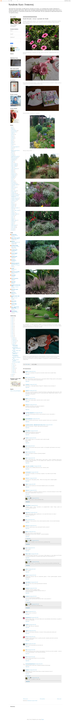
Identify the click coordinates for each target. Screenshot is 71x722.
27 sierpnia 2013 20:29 (34, 553)
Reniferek (13, 282)
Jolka (26, 649)
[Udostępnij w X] (34, 364)
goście (12, 139)
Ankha (26, 484)
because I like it (14, 303)
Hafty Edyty (13, 281)
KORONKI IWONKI (14, 245)
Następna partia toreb (14, 238)
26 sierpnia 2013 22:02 (32, 437)
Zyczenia (12, 228)
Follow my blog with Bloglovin (15, 390)
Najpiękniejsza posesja (15, 156)
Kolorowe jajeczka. (14, 272)
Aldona (26, 611)
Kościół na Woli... (14, 304)
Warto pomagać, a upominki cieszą (15, 355)
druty (12, 135)
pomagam (13, 177)
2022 (12, 323)
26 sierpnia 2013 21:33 (33, 404)
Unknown (27, 404)
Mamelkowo (13, 259)
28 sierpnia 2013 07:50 (34, 617)
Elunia (26, 643)
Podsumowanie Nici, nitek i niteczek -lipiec (15, 243)
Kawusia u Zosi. (14, 293)
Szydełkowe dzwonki (14, 194)
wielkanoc (13, 206)
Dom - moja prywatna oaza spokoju (15, 307)
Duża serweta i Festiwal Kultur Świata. (15, 247)
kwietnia (13, 368)
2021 (12, 324)
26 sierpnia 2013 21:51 (48, 424)
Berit (26, 656)
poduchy (12, 172)
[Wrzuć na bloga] (33, 364)
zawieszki (12, 221)
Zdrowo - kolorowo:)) (15, 308)
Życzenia (12, 230)
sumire (26, 569)
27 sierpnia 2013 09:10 (33, 490)
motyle (12, 153)
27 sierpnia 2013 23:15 (34, 582)
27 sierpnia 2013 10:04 (35, 498)
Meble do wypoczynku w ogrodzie (15, 151)
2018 (12, 329)
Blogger (42, 719)
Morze (12, 152)
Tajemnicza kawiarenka (15, 263)
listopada (14, 339)
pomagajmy (13, 176)
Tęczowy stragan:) (14, 253)
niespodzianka (13, 158)
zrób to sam (13, 226)
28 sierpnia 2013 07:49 (32, 611)
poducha (12, 171)
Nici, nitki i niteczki (14, 235)
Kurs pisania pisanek (14, 146)
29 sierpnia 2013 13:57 (39, 663)
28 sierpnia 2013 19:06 (32, 630)
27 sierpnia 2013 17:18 (31, 547)
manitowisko (13, 275)
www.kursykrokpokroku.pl (30, 663)
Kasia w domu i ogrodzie (15, 237)
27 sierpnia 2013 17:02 (31, 531)
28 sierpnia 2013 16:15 (32, 624)
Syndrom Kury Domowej (21, 4)
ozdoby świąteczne (14, 168)
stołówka (12, 188)
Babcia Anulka (13, 301)
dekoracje (12, 134)
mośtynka (27, 596)
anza (26, 547)
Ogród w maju (13, 166)
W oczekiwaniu (13, 260)
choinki (12, 133)
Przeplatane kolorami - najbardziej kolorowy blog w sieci (35, 424)
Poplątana (27, 588)
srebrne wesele (13, 187)
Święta (12, 202)
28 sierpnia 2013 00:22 (33, 588)
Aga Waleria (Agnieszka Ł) (29, 412)
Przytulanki (13, 182)
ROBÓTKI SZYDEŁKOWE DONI (15, 285)
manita (26, 371)
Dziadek (12, 136)
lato (11, 149)
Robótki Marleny (14, 311)
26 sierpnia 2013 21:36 (36, 418)
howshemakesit (28, 472)
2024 (12, 320)
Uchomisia (27, 384)
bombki (12, 129)
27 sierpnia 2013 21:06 (32, 569)
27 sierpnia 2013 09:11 (34, 505)
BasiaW (26, 398)
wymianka (13, 212)
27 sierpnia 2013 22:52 (35, 561)
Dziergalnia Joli (27, 617)
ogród (12, 162)
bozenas (26, 575)
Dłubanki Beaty (14, 234)
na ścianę (12, 155)
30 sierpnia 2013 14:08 (35, 677)
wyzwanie (13, 215)
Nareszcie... (13, 290)
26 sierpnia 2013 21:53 (34, 430)
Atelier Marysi (27, 505)
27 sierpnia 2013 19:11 (35, 540)
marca (13, 369)
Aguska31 (27, 390)
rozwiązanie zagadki (14, 184)
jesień (12, 143)
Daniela (26, 630)
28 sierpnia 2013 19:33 (31, 636)
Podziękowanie (13, 174)
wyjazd (12, 211)
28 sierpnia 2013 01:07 (33, 596)
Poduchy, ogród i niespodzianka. (15, 345)
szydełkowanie (13, 193)
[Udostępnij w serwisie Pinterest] (36, 364)
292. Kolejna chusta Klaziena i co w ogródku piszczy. (15, 265)
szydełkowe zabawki (14, 199)
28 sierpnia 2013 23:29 (31, 656)
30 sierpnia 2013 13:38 (33, 669)
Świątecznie (13, 279)
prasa (12, 179)
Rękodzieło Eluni (14, 256)
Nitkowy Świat (27, 553)
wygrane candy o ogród (15, 210)
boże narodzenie (14, 130)
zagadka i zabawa (14, 220)
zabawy (12, 217)
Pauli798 (26, 624)
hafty (12, 140)
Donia (26, 636)
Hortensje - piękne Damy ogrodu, (16, 351)
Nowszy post (25, 698)
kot (11, 145)
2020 (12, 326)
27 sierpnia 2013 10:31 (31, 519)
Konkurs (12, 144)
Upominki (13, 205)
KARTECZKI (13, 257)
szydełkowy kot (14, 200)
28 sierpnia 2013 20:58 (32, 643)
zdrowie (12, 222)
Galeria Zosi (13, 292)
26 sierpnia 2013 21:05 (33, 384)
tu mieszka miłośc (14, 249)
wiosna (12, 209)
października (14, 340)
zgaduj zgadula (13, 225)
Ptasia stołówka (13, 183)
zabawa (12, 216)
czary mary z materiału (29, 466)
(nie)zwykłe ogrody (14, 289)
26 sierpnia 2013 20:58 (31, 377)
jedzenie (12, 141)
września (13, 342)
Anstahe (12, 268)
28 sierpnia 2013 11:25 (35, 604)
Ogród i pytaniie (14, 163)
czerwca (13, 365)
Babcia (12, 128)
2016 (12, 332)
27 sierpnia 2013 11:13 (32, 525)
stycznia (13, 372)
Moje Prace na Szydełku (15, 271)
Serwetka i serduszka (14, 286)
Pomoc (12, 178)
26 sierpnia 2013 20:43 (32, 371)
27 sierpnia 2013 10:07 (33, 512)
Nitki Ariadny (27, 430)
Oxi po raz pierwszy (14, 278)
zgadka (12, 223)
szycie (12, 189)
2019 (12, 327)
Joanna (26, 531)
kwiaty (12, 148)
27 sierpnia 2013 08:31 (34, 472)
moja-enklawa (27, 582)
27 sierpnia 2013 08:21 (37, 466)
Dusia (29, 498)
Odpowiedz (27, 374)
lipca (13, 363)
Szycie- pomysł (13, 190)
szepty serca (27, 512)
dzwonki (12, 138)
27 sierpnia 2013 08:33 (33, 478)
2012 (12, 374)
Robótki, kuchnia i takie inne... (15, 296)
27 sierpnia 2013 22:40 (32, 575)
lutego (13, 371)
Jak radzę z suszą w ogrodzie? (15, 360)
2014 (12, 335)
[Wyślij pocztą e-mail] (32, 364)
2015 (12, 333)
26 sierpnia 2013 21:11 (31, 398)
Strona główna (42, 698)
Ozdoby (12, 167)
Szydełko (12, 192)
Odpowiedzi (28, 496)
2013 (12, 336)
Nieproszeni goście (14, 157)
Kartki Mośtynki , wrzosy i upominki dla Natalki (16, 348)
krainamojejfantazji (28, 418)
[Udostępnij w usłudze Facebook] (35, 364)
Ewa (26, 377)
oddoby (12, 161)
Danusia (26, 437)
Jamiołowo (13, 241)
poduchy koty (13, 173)
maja (13, 366)
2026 (12, 317)
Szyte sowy (13, 201)
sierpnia (13, 343)
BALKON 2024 (13, 250)
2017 (12, 330)
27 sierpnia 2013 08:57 (32, 484)
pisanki (12, 169)
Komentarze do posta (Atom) (32, 700)
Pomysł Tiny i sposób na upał (16, 358)
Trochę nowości (13, 269)
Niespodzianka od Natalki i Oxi (15, 353)
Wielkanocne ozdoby (14, 207)
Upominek (13, 204)
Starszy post (59, 698)
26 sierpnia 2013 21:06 (33, 390)
